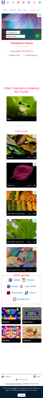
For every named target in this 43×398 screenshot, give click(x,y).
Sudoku (14, 286)
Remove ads (23, 379)
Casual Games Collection (14, 384)
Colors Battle (30, 286)
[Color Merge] (11, 332)
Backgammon (23, 299)
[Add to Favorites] (39, 15)
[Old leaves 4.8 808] (21, 144)
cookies (13, 388)
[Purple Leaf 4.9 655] (21, 173)
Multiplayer (7, 2)
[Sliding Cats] (31, 332)
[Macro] (21, 106)
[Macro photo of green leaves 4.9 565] (21, 229)
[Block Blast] (11, 313)
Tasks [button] (13, 2)
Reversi (32, 293)
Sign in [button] (34, 2)
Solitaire (16, 280)
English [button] (7, 377)
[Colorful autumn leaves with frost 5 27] (21, 257)
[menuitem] (7, 2)
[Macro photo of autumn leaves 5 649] (21, 201)
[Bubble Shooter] (31, 313)
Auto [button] (38, 377)
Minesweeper (17, 293)
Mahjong (30, 280)
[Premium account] (23, 2)
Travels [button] (18, 2)
